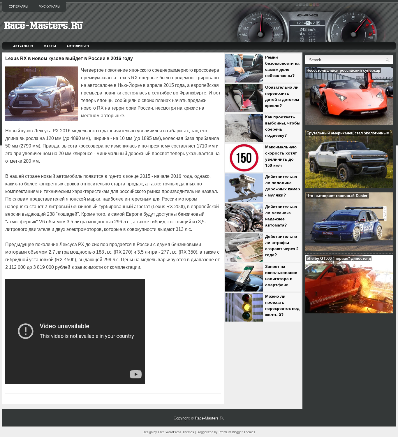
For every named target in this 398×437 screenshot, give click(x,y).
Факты (50, 46)
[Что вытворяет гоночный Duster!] (349, 249)
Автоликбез (77, 46)
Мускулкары (49, 6)
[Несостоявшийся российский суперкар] (349, 123)
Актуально (23, 46)
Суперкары (18, 6)
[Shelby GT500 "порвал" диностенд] (349, 311)
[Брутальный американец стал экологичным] (349, 186)
